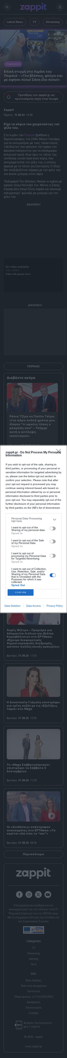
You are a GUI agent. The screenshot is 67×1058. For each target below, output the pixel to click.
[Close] (59, 452)
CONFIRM (20, 592)
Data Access (33, 605)
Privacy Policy (55, 605)
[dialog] (33, 529)
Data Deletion (12, 605)
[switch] (53, 528)
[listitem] (33, 519)
